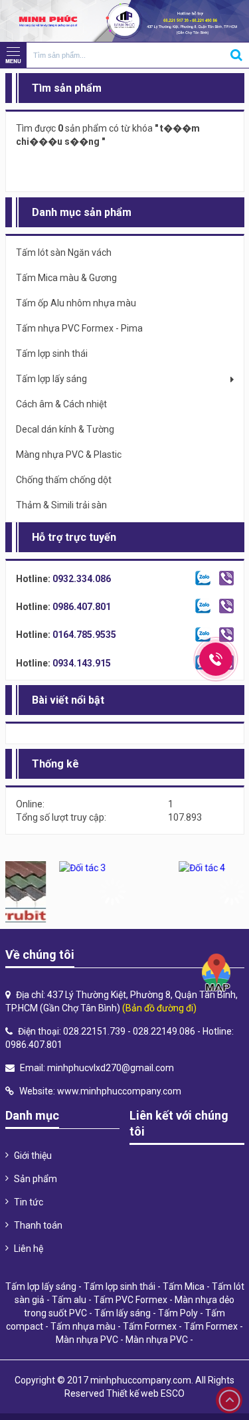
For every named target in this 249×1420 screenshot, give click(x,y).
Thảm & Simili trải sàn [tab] (61, 505)
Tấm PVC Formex (130, 1299)
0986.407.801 (81, 606)
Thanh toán (38, 1225)
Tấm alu (69, 1299)
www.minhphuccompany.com (119, 1091)
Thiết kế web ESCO (145, 1393)
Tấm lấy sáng (122, 1313)
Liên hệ (28, 1248)
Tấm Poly (178, 1313)
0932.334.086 (81, 578)
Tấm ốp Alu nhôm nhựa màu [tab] (76, 303)
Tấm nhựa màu (83, 1326)
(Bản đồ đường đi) (159, 1008)
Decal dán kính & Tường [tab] (65, 429)
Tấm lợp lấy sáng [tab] (51, 378)
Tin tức (28, 1202)
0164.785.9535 (84, 634)
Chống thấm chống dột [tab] (64, 479)
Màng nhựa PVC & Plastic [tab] (69, 454)
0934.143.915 (81, 663)
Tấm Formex (150, 1326)
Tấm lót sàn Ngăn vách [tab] (64, 252)
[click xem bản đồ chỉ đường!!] (216, 973)
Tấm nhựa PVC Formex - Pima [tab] (79, 328)
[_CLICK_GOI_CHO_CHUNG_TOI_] (215, 659)
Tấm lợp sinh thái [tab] (52, 353)
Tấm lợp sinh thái (119, 1286)
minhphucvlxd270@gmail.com (110, 1068)
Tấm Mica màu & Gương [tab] (66, 277)
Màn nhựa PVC (87, 1339)
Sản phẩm (35, 1178)
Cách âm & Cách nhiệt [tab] (61, 404)
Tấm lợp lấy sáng (40, 1286)
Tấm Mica (184, 1286)
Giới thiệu (33, 1155)
